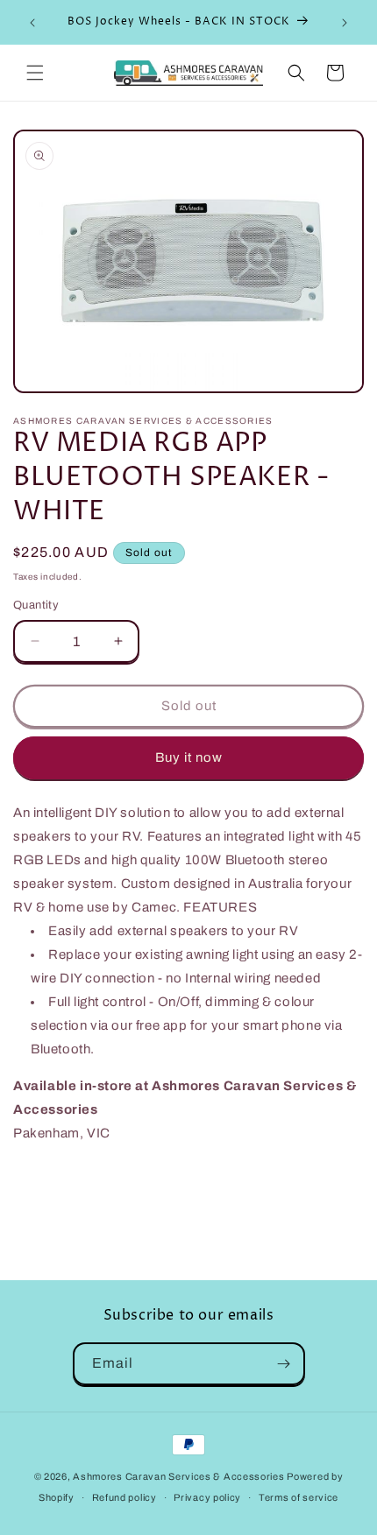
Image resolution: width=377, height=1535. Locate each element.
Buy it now (189, 757)
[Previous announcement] (32, 23)
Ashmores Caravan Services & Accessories (178, 1476)
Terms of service (298, 1497)
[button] (35, 72)
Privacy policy (207, 1497)
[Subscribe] (284, 1363)
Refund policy (124, 1497)
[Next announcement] (344, 23)
